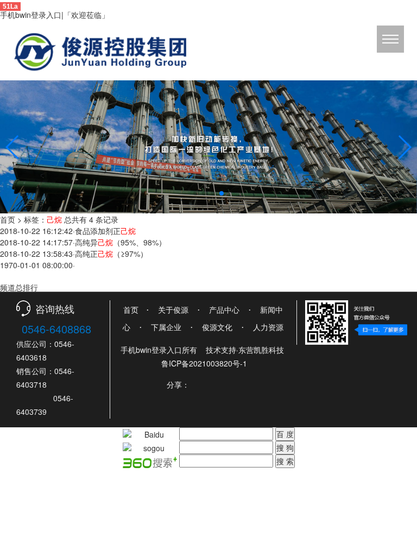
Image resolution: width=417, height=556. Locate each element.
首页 (7, 219)
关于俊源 (173, 309)
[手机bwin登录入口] (208, 145)
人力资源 (268, 326)
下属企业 (166, 326)
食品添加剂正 (105, 230)
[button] (195, 193)
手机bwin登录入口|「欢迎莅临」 (54, 14)
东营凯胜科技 (261, 349)
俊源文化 (217, 326)
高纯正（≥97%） (111, 253)
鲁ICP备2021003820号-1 (204, 363)
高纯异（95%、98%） (120, 242)
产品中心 (224, 309)
